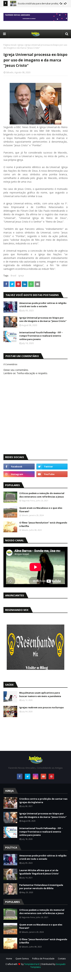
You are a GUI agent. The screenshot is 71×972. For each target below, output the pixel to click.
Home (9, 958)
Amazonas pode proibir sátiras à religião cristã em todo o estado (43, 304)
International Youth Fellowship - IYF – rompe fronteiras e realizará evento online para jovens (41, 336)
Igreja (20, 44)
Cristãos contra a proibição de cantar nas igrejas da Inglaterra (43, 800)
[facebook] (19, 466)
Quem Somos (22, 958)
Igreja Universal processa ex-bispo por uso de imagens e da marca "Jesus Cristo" (43, 319)
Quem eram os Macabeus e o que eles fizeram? (40, 509)
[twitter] (52, 466)
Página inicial (9, 44)
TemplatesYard (31, 964)
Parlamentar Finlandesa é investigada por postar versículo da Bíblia (41, 886)
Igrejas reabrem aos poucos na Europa (41, 707)
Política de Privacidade (43, 958)
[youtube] (52, 474)
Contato (62, 958)
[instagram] (19, 474)
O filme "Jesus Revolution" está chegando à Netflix (43, 524)
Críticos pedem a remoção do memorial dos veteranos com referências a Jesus (41, 495)
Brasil (13, 275)
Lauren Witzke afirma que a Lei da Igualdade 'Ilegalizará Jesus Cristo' (39, 872)
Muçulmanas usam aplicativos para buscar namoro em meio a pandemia (40, 694)
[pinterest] (51, 776)
